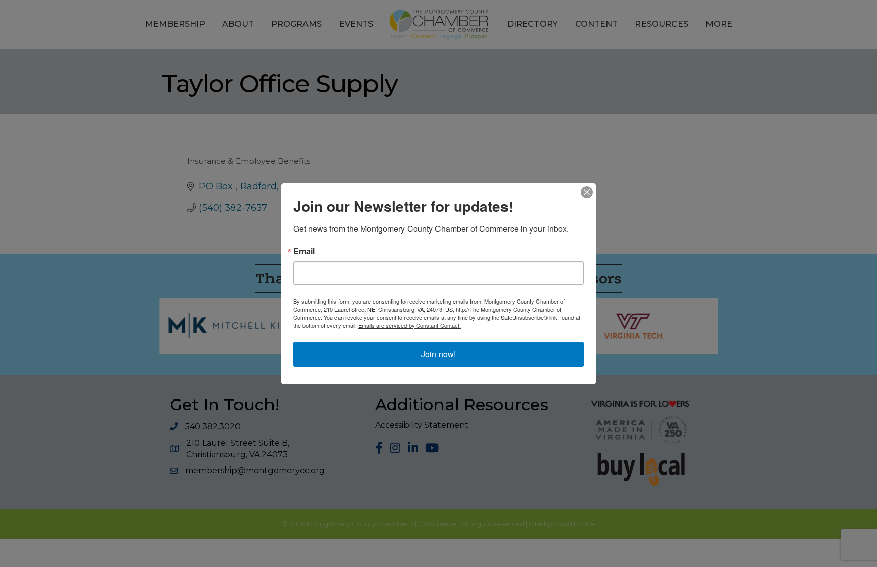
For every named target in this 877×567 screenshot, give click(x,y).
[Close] (587, 192)
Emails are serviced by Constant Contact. (409, 325)
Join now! (438, 354)
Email (304, 251)
